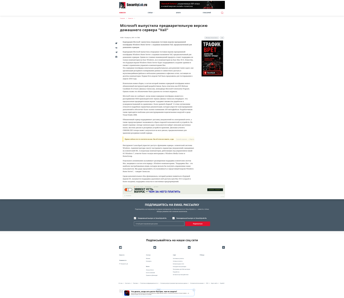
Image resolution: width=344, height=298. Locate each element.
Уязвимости (122, 260)
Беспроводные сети (178, 264)
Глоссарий (207, 13)
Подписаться (197, 224)
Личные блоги (150, 270)
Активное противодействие (180, 274)
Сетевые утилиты (178, 261)
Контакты (128, 283)
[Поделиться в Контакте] (116, 47)
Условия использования (197, 283)
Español (222, 283)
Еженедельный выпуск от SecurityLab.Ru (191, 218)
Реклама (158, 289)
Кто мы (121, 283)
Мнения (148, 258)
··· (223, 3)
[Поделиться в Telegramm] (116, 52)
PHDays (202, 255)
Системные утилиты (178, 258)
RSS (207, 283)
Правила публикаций (151, 275)
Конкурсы (148, 261)
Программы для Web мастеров (181, 269)
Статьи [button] (150, 13)
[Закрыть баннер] (194, 290)
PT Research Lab (123, 264)
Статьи (148, 255)
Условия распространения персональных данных (174, 283)
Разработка (176, 272)
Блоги (178, 13)
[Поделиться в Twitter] (116, 43)
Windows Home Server (212, 37)
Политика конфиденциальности (149, 283)
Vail (222, 37)
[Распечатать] (116, 56)
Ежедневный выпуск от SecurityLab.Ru (152, 218)
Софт (174, 255)
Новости (122, 13)
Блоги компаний (150, 272)
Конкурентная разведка (179, 266)
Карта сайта (214, 283)
